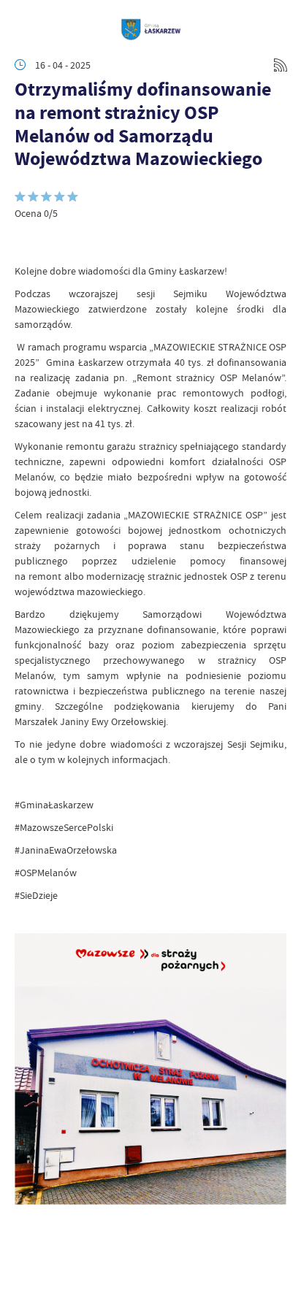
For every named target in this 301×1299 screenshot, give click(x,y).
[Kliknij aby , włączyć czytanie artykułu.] (26, 241)
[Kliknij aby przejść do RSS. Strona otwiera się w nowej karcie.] (280, 65)
